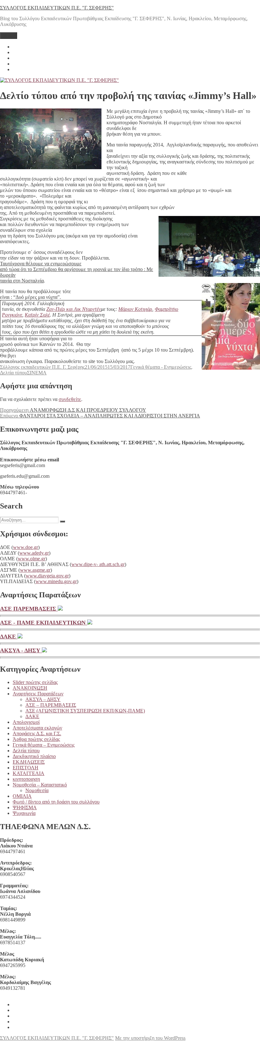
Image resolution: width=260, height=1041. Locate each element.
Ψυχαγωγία (24, 813)
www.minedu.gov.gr (56, 581)
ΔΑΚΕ (8, 636)
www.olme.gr (31, 558)
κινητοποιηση (26, 779)
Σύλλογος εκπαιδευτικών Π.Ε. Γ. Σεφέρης (42, 367)
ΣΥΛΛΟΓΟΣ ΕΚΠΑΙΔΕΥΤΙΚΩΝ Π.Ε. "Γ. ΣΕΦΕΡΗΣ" (57, 7)
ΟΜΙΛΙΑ (22, 796)
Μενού (9, 35)
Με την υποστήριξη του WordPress (150, 1038)
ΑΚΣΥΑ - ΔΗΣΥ (21, 650)
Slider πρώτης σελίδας (35, 682)
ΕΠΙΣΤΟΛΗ (25, 767)
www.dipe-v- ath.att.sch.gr (98, 564)
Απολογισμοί (26, 722)
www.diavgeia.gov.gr (47, 575)
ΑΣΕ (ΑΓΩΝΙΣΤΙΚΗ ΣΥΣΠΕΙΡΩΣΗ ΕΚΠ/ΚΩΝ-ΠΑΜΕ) (85, 710)
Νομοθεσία (37, 790)
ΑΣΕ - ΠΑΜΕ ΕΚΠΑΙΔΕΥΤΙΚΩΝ (43, 622)
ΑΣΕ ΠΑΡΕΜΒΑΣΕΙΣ (29, 609)
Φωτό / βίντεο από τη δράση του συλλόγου (56, 801)
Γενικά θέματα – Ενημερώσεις (44, 745)
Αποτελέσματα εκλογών (37, 727)
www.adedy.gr (34, 553)
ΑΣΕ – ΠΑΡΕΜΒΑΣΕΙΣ (50, 705)
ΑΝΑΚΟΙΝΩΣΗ (30, 688)
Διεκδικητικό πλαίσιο (34, 756)
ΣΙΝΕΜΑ (37, 372)
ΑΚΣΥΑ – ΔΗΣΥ (43, 699)
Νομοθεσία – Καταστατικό (40, 784)
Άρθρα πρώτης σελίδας (36, 739)
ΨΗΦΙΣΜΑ (25, 807)
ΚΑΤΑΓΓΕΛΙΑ (28, 773)
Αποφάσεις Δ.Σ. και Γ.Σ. (37, 733)
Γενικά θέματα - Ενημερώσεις (160, 367)
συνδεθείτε (70, 399)
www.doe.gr (25, 547)
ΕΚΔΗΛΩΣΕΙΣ (29, 762)
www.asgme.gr (35, 570)
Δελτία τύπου (13, 372)
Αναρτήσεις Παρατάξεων (38, 693)
